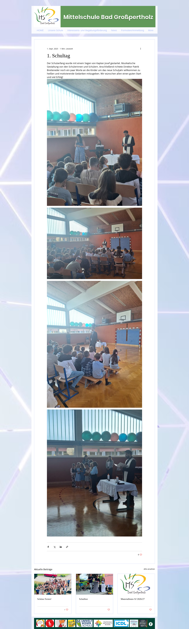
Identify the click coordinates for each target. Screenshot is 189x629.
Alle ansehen (149, 569)
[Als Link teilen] (67, 547)
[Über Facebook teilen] (48, 547)
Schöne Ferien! (44, 599)
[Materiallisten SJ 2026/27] (136, 584)
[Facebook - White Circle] (151, 624)
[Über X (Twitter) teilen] (54, 547)
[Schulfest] (94, 584)
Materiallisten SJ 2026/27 (133, 599)
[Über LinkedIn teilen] (61, 547)
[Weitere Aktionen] (140, 48)
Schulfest (83, 599)
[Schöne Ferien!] (52, 584)
